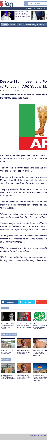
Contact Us (39, 8)
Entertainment (30, 24)
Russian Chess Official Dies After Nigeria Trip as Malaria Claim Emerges (8, 326)
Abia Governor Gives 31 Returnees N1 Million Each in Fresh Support (24, 325)
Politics (12, 24)
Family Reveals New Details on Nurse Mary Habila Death (24, 352)
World (21, 24)
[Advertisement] (23, 52)
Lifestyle (40, 24)
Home (29, 8)
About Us (36, 435)
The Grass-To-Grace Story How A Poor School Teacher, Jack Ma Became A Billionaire (22, 14)
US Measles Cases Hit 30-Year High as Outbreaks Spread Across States (40, 353)
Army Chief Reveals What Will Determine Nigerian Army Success (8, 377)
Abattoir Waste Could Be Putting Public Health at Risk (7, 352)
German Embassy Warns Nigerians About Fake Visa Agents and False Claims (40, 378)
